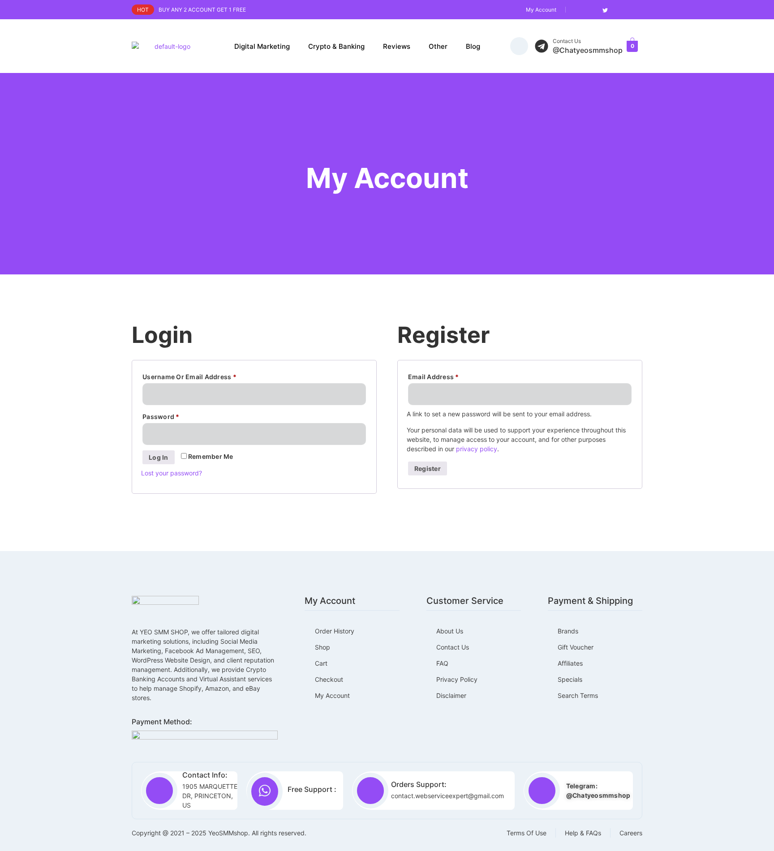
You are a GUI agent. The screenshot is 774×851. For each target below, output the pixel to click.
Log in (158, 457)
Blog (473, 46)
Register (427, 468)
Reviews (396, 46)
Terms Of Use (526, 833)
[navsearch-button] (519, 46)
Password (175, 415)
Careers (630, 833)
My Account (541, 9)
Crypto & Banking (336, 46)
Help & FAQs (583, 833)
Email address (447, 376)
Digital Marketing (262, 46)
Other (438, 46)
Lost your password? (171, 473)
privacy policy (476, 449)
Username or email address (203, 376)
